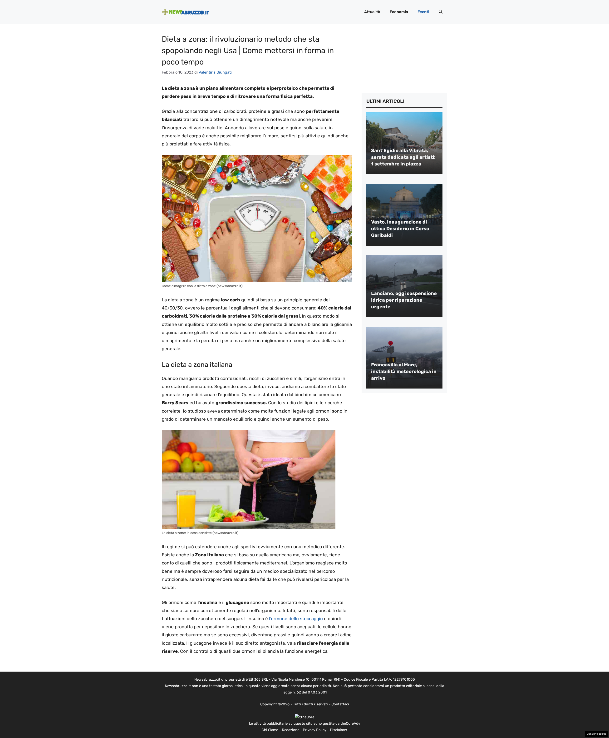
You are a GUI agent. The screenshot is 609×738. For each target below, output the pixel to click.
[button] (440, 12)
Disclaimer (338, 730)
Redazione (290, 730)
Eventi (423, 12)
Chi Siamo (270, 730)
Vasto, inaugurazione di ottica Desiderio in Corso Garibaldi (400, 228)
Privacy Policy (314, 730)
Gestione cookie (596, 733)
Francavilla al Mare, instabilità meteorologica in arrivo (404, 371)
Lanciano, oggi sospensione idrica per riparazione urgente (404, 299)
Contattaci (340, 704)
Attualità (372, 12)
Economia (399, 12)
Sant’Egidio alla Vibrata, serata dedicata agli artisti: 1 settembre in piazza (403, 157)
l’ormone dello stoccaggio (296, 618)
